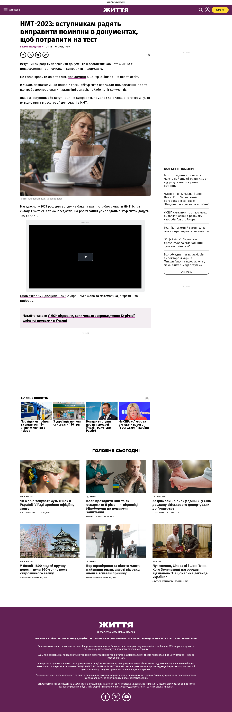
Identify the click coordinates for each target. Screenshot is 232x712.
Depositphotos (55, 198)
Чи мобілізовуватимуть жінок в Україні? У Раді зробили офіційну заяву (47, 504)
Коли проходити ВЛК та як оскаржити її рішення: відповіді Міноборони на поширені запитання (112, 506)
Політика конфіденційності (75, 638)
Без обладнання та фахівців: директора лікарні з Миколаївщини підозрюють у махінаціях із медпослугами (184, 260)
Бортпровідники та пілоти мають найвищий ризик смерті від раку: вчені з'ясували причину (186, 180)
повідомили (77, 77)
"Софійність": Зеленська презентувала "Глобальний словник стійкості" (183, 243)
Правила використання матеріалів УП (117, 638)
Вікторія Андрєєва (31, 46)
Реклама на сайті (45, 638)
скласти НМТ (120, 206)
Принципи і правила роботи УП (161, 638)
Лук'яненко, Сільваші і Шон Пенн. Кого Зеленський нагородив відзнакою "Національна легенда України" (186, 199)
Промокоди (189, 638)
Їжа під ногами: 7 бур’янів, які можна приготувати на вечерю (186, 229)
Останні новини (179, 169)
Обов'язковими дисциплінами (43, 296)
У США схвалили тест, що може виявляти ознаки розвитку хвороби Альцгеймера (185, 216)
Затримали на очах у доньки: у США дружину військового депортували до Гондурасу (182, 504)
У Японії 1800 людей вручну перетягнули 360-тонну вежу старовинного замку (43, 569)
